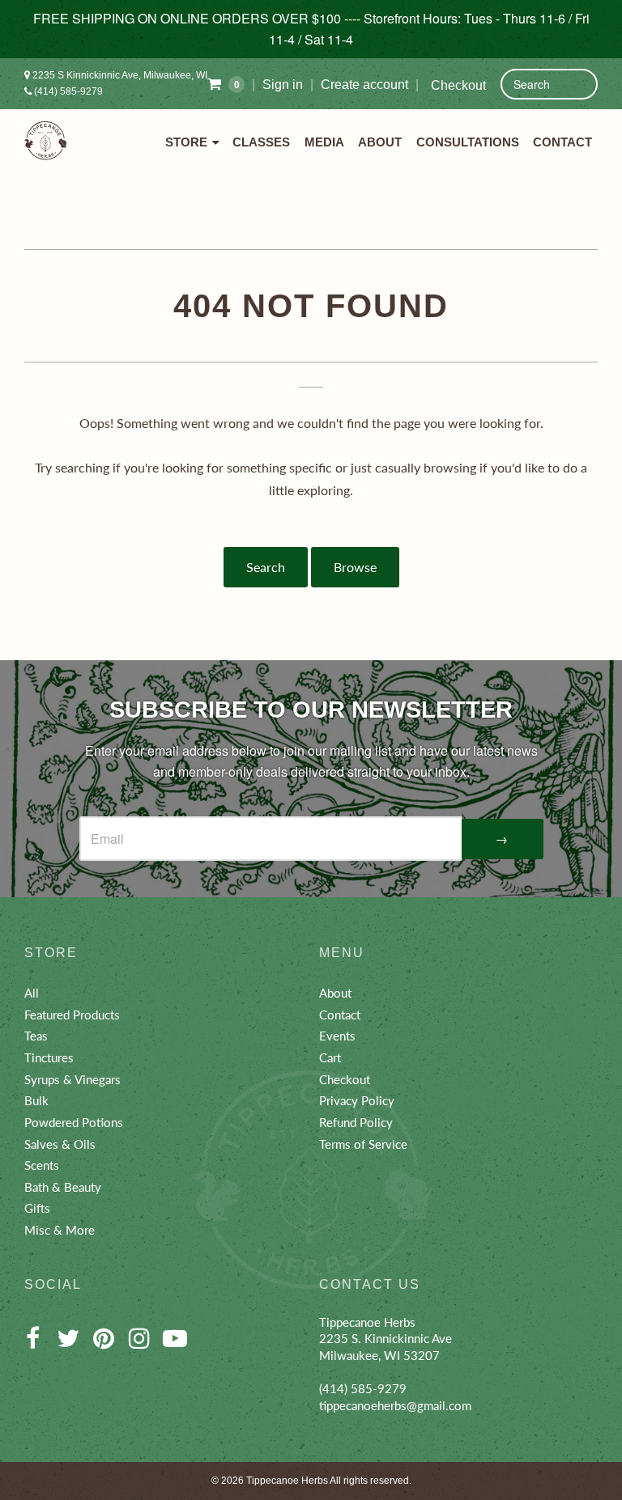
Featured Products (72, 1014)
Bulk (36, 1100)
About (380, 142)
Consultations (467, 142)
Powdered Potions (73, 1122)
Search (265, 566)
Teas (36, 1035)
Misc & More (59, 1229)
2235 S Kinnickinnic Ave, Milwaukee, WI (118, 75)
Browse (355, 566)
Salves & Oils (60, 1144)
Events (337, 1035)
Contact (562, 142)
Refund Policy (356, 1122)
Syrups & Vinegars (72, 1079)
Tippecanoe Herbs (287, 1480)
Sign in (282, 84)
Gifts (37, 1208)
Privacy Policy (356, 1100)
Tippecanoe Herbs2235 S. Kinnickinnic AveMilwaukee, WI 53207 (385, 1338)
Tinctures (49, 1057)
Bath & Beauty (62, 1187)
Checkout (458, 85)
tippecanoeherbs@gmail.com (395, 1405)
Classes (261, 142)
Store (186, 142)
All (31, 992)
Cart (330, 1057)
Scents (41, 1165)
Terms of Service (363, 1144)
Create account (364, 84)
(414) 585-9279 (67, 91)
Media (324, 142)
